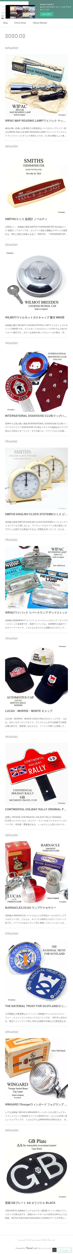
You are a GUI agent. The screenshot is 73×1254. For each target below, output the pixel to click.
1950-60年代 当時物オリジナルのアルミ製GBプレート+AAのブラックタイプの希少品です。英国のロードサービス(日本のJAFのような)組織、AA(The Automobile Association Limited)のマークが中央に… (36, 1214)
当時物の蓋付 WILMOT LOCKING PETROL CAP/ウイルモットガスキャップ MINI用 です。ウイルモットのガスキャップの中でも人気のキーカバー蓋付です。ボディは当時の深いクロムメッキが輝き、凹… (36, 329)
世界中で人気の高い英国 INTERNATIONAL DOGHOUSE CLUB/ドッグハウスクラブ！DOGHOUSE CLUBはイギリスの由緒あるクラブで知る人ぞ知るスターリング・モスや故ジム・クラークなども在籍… (36, 427)
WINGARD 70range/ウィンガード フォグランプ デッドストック (36, 1104)
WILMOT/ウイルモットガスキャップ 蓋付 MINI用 (34, 317)
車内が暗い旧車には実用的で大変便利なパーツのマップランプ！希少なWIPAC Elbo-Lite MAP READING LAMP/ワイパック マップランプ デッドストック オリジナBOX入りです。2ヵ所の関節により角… (36, 132)
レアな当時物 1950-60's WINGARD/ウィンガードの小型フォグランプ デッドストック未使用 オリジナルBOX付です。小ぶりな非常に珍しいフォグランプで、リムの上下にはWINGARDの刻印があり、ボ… (36, 1116)
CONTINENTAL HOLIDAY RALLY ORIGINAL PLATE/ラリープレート (36, 809)
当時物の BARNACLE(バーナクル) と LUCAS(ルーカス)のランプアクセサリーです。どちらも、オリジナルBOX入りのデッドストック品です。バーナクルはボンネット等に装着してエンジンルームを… (35, 919)
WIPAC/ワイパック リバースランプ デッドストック (36, 612)
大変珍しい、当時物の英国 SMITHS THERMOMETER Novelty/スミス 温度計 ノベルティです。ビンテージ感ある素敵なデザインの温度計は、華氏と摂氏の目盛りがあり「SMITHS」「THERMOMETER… (36, 230)
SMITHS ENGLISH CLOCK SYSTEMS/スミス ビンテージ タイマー (36, 514)
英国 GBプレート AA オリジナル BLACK (30, 1203)
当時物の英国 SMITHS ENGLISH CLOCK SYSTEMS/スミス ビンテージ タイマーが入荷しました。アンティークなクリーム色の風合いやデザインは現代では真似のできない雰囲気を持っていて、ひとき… (36, 525)
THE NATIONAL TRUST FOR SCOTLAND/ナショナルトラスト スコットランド (36, 1006)
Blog (5, 22)
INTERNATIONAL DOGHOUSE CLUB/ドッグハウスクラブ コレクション (36, 416)
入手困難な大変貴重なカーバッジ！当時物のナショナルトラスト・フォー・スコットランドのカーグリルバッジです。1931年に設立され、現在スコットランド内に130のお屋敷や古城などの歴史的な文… (36, 1017)
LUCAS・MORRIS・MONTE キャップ (28, 711)
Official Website (40, 22)
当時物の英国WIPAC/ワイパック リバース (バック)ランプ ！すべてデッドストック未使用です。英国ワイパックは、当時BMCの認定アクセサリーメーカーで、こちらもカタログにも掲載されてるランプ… (36, 624)
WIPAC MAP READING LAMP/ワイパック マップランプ (36, 120)
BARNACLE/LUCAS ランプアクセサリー (30, 908)
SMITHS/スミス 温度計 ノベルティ (26, 219)
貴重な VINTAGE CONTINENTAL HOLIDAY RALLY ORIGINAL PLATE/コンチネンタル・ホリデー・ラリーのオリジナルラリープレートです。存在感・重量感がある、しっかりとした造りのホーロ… (36, 821)
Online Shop (20, 22)
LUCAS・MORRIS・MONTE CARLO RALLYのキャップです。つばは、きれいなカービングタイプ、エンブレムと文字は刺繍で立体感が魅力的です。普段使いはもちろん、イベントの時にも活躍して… (36, 722)
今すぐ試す (46, 14)
